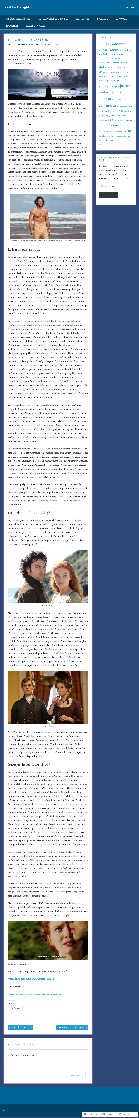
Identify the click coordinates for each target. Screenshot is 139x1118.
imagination (109, 80)
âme (128, 136)
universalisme (119, 132)
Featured (107, 76)
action (101, 45)
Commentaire (77, 1075)
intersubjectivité (106, 86)
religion (111, 120)
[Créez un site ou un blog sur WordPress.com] (4, 1110)
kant (107, 92)
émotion (116, 141)
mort (119, 105)
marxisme (102, 106)
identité (101, 81)
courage (102, 63)
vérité (110, 135)
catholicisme (117, 54)
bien (121, 50)
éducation (102, 141)
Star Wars (111, 132)
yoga (124, 136)
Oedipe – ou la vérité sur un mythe (70, 1028)
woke (115, 136)
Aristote (114, 50)
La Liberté (117, 92)
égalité (109, 140)
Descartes (114, 62)
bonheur (127, 49)
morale (111, 105)
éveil (108, 145)
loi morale (123, 99)
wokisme (120, 136)
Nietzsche (105, 111)
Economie (121, 18)
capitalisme (105, 54)
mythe (130, 106)
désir (102, 72)
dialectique (106, 67)
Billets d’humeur (35, 25)
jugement (117, 87)
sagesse (114, 125)
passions (114, 111)
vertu (127, 131)
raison (103, 120)
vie (100, 136)
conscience (115, 58)
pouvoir (115, 115)
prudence (122, 115)
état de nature (125, 140)
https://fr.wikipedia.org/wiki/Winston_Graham (31, 978)
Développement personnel (53, 18)
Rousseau (129, 121)
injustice (117, 80)
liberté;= (114, 99)
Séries (30, 44)
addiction (108, 44)
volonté (104, 136)
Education (12, 25)
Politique (102, 18)
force (113, 76)
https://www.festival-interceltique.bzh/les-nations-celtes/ (36, 993)
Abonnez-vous (109, 194)
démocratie (123, 67)
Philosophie (82, 18)
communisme (104, 59)
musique (124, 106)
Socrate (123, 125)
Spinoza (103, 131)
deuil (127, 63)
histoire (126, 77)
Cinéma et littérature (18, 18)
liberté (104, 98)
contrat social (125, 59)
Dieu (114, 67)
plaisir (102, 115)
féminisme (120, 76)
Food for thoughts (17, 7)
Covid (108, 63)
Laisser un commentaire (48, 44)
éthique (102, 144)
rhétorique (120, 120)
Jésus (101, 92)
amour (118, 44)
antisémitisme (104, 50)
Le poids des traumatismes (20, 1028)
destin (122, 62)
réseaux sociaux (104, 126)
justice (125, 85)
